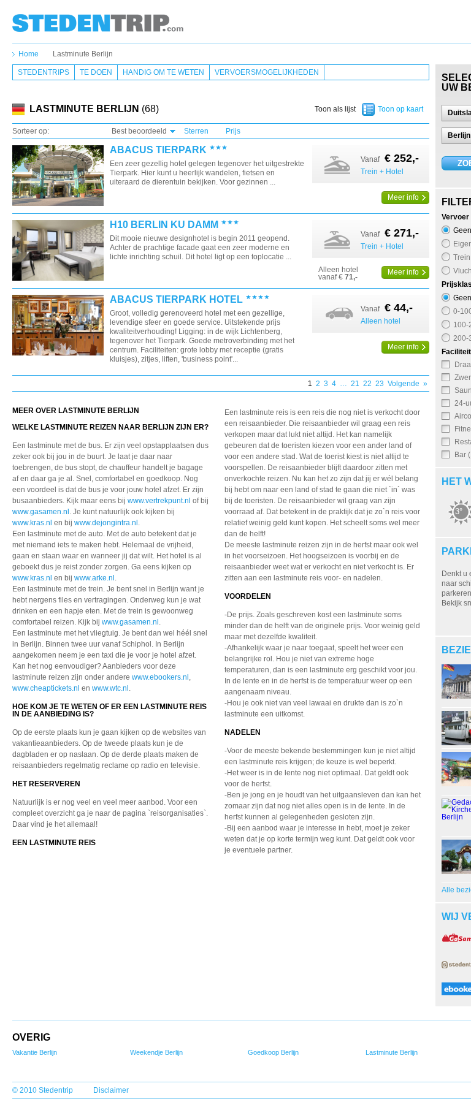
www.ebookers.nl (160, 677)
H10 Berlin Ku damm (164, 225)
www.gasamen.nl (40, 511)
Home (28, 54)
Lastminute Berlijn (83, 54)
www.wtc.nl (110, 688)
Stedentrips (43, 72)
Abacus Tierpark (158, 150)
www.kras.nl (32, 522)
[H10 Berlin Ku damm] (58, 251)
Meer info (403, 197)
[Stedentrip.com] (97, 22)
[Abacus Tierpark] (58, 176)
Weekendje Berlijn (156, 1052)
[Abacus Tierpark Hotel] (58, 326)
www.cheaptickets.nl (46, 688)
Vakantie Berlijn (34, 1052)
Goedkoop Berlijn (273, 1052)
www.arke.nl (94, 578)
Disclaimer (111, 1090)
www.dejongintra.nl (106, 522)
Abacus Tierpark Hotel (176, 300)
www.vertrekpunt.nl (159, 500)
